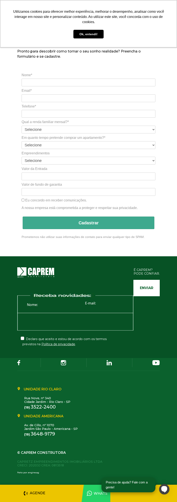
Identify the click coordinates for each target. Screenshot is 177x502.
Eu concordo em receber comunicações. (55, 200)
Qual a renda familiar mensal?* (45, 122)
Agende (37, 493)
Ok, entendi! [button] (88, 34)
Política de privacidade (58, 344)
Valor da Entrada (34, 169)
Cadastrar (89, 222)
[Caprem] (38, 272)
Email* (27, 90)
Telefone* (29, 106)
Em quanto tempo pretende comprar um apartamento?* (63, 137)
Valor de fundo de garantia (42, 184)
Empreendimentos (36, 153)
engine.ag (33, 472)
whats (100, 493)
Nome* (27, 75)
